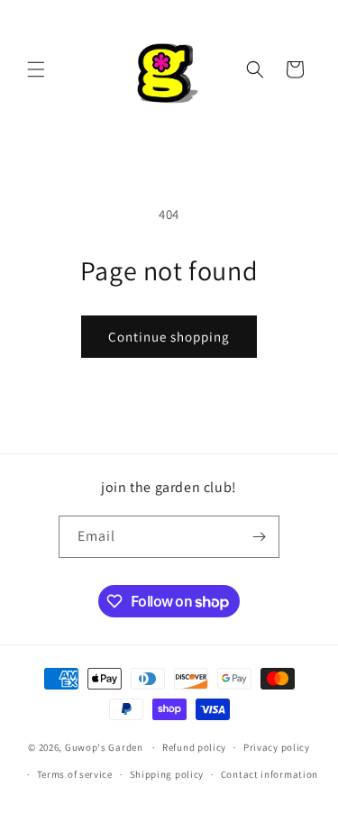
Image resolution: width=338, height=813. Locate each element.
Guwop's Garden (104, 747)
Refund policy (194, 747)
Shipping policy (167, 774)
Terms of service (75, 774)
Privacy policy (276, 747)
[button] (36, 69)
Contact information (269, 774)
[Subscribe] (259, 537)
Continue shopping (169, 336)
